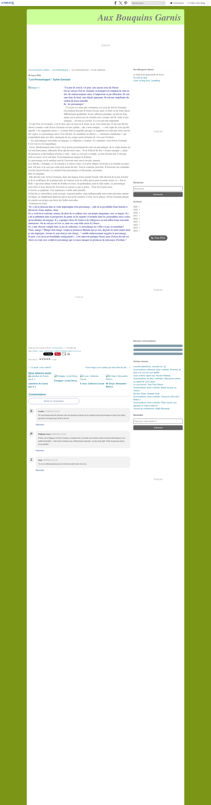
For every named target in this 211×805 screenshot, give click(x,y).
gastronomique (60, 70)
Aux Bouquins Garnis (38, 70)
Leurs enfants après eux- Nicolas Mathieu (152, 375)
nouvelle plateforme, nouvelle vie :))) (149, 366)
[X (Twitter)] (120, 3)
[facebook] (115, 3)
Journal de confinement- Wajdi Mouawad (151, 408)
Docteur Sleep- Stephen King (146, 393)
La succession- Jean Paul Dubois (148, 384)
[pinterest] (126, 3)
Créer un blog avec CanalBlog (146, 80)
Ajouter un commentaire (54, 401)
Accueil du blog (140, 78)
